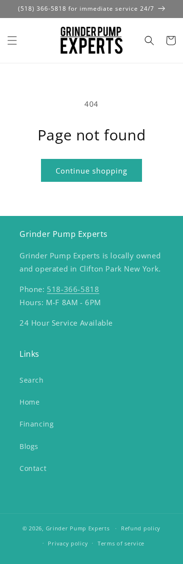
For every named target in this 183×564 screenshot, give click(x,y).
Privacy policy (68, 543)
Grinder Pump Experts (78, 528)
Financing (37, 423)
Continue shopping (91, 170)
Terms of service (121, 543)
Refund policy (141, 528)
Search (32, 380)
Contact (33, 468)
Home (30, 402)
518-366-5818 (73, 289)
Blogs (29, 446)
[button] (12, 40)
